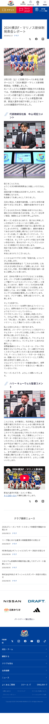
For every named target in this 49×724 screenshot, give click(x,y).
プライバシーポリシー (9, 695)
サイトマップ (21, 691)
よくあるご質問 (8, 684)
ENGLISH (41, 684)
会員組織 (5, 670)
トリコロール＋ (10, 495)
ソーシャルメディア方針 (39, 695)
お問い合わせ (7, 691)
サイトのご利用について (39, 691)
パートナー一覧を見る (24, 619)
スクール (24, 684)
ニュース (5, 677)
